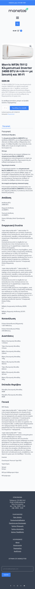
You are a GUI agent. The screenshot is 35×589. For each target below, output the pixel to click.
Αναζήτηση (17, 551)
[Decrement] (3, 108)
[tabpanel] (17, 303)
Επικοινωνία (17, 545)
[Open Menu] (17, 17)
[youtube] (24, 586)
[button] (30, 46)
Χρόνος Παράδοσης (17, 532)
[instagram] (17, 586)
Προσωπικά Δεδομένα (17, 520)
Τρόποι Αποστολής (17, 529)
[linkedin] (21, 586)
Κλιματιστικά (11, 114)
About (17, 542)
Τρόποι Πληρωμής (18, 526)
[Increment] (7, 108)
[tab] (6, 126)
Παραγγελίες (17, 548)
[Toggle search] (17, 24)
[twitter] (14, 586)
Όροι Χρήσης (17, 517)
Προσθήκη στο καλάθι (19, 108)
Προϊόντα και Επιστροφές (17, 523)
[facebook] (11, 586)
